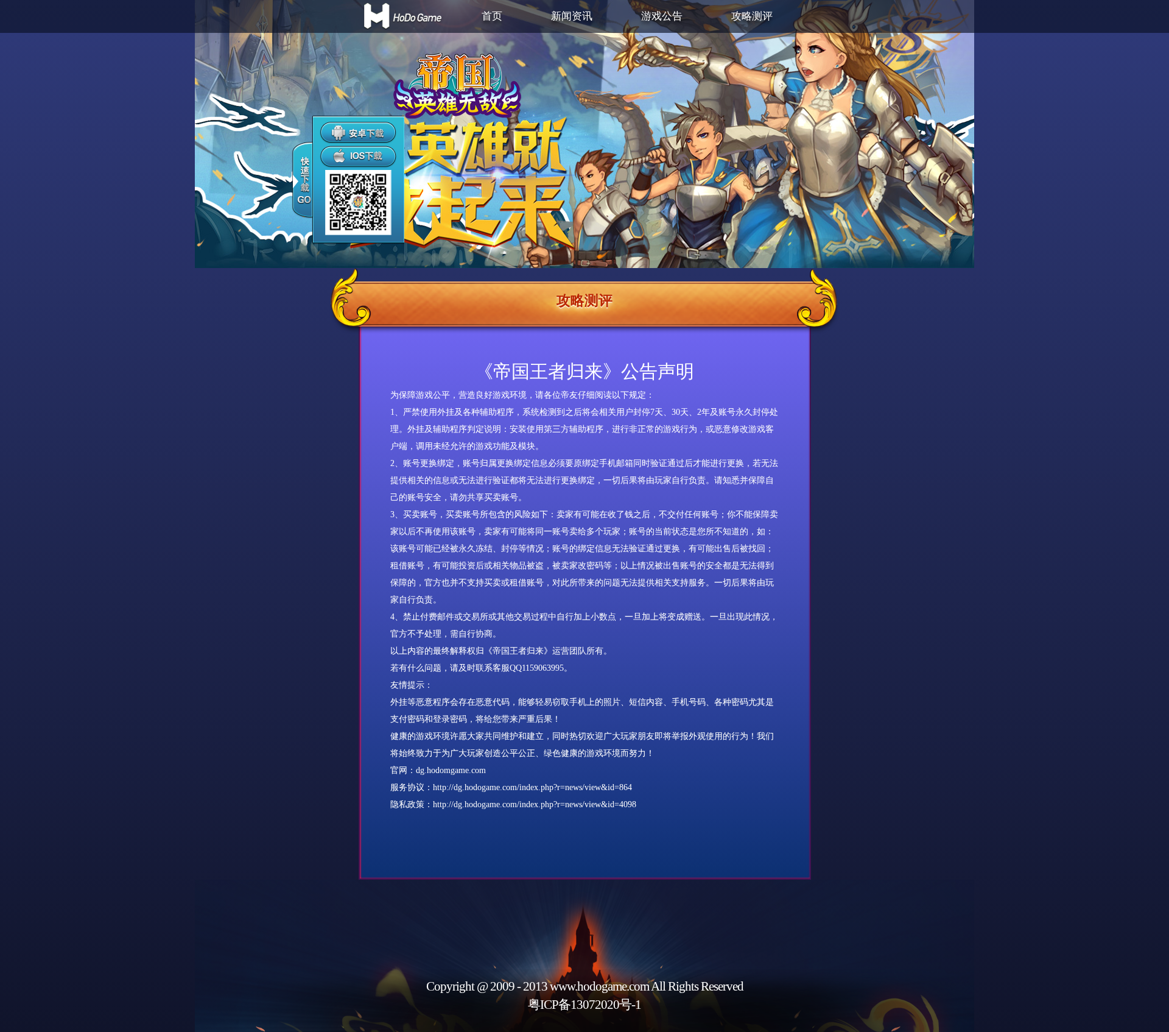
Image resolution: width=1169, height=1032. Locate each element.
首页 (492, 16)
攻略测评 (752, 16)
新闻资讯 (571, 16)
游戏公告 (662, 16)
